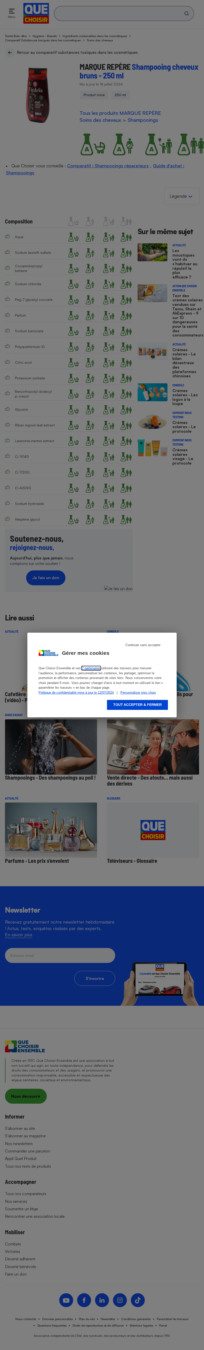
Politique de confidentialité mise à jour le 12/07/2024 (76, 692)
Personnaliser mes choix (138, 692)
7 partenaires (91, 668)
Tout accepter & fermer (137, 705)
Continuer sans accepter (142, 645)
